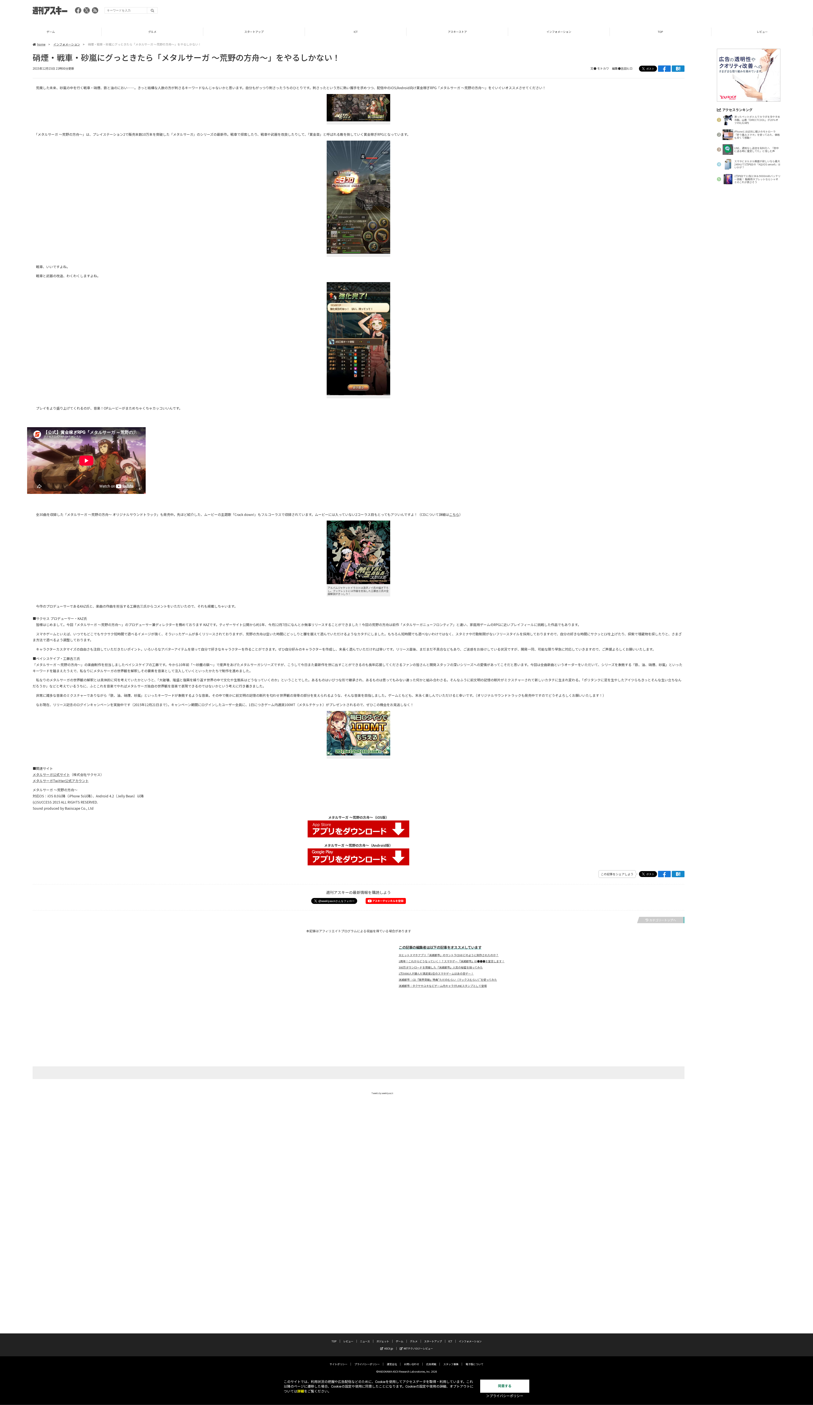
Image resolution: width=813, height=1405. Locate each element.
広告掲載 (431, 1364)
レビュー (660, 32)
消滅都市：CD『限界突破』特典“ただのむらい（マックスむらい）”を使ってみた (448, 979)
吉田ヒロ (627, 68)
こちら (454, 514)
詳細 (300, 1391)
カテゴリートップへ (662, 920)
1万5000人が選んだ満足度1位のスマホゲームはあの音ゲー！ (436, 973)
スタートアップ (152, 32)
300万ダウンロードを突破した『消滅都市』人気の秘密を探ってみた (441, 967)
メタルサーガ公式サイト (51, 774)
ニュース (762, 32)
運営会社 (392, 1364)
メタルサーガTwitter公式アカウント (61, 780)
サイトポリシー (338, 1364)
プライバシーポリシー (367, 1364)
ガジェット (382, 1341)
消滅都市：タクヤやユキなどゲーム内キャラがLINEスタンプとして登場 (443, 985)
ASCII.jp (388, 1348)
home (41, 44)
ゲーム (399, 1341)
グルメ (51, 32)
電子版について (474, 1364)
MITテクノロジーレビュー (418, 1348)
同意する (505, 1386)
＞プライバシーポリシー (504, 1396)
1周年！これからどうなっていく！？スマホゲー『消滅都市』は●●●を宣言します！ (452, 961)
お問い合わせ (411, 1364)
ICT (254, 32)
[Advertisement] (703, 11)
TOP (558, 32)
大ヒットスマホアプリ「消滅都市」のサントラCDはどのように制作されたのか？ (449, 955)
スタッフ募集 (451, 1364)
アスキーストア (355, 32)
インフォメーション (457, 32)
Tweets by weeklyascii (382, 1093)
